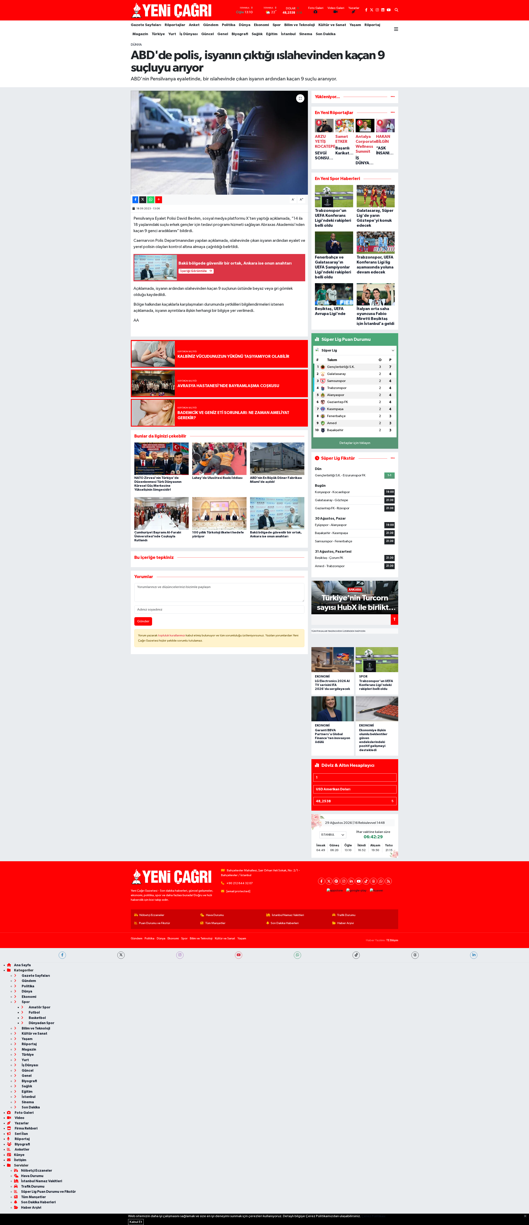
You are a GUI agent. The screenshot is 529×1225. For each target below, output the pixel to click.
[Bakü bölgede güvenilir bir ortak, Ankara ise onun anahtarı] (277, 513)
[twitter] (121, 955)
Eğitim (272, 34)
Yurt (172, 34)
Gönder (143, 621)
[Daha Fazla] (158, 199)
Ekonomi (261, 25)
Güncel (207, 34)
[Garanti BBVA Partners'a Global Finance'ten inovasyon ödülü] (332, 708)
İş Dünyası (189, 34)
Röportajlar (175, 25)
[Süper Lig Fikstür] (393, 458)
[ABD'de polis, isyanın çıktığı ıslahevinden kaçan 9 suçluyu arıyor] (219, 142)
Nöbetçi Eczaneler (151, 915)
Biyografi (240, 34)
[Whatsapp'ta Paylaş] (150, 199)
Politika (228, 25)
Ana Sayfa (22, 965)
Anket (194, 25)
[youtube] (238, 955)
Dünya (244, 25)
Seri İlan (21, 1134)
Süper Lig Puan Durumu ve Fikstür (48, 1191)
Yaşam (355, 25)
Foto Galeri (23, 1112)
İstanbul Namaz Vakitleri (288, 915)
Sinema (305, 34)
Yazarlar (21, 1123)
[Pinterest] (336, 881)
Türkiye (158, 34)
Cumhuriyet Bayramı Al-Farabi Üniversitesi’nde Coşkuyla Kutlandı (157, 536)
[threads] (415, 955)
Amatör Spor (39, 1007)
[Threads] (373, 881)
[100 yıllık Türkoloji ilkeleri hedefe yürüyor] (219, 513)
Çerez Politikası (373, 1216)
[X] (328, 881)
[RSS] (388, 881)
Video (19, 1118)
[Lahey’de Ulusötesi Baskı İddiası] (219, 458)
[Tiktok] (366, 881)
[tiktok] (356, 955)
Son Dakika (326, 34)
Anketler (21, 1149)
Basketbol (37, 1018)
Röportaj (372, 25)
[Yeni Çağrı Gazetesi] (172, 10)
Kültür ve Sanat (332, 25)
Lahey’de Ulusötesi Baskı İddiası (217, 478)
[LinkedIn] (351, 881)
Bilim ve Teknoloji (299, 25)
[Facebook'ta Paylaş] (135, 199)
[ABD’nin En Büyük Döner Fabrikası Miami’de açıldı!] (277, 458)
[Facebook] (321, 881)
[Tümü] (393, 97)
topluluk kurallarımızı (172, 635)
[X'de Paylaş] (142, 199)
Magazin (140, 34)
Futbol (34, 1012)
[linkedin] (473, 955)
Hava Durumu (215, 915)
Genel (222, 34)
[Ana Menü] (396, 29)
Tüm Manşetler (215, 923)
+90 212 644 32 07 (239, 883)
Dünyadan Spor (41, 1023)
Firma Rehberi (25, 1128)
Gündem (210, 25)
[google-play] (356, 890)
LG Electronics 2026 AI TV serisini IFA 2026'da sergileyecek (332, 685)
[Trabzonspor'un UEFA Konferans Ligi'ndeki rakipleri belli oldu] (377, 659)
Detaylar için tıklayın (355, 443)
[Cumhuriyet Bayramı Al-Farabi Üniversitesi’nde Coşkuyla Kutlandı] (161, 513)
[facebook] (62, 955)
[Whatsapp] (381, 881)
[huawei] (376, 890)
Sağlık (257, 34)
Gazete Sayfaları (146, 25)
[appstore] (335, 890)
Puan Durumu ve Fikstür (154, 923)
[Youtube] (358, 881)
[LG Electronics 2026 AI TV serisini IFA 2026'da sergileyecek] (332, 659)
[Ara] (396, 10)
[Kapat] (526, 1216)
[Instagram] (343, 881)
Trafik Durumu (346, 915)
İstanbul (288, 34)
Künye (19, 1155)
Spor (277, 25)
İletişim (20, 1160)
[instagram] (179, 955)
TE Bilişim (392, 940)
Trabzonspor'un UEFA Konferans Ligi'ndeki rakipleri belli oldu (376, 685)
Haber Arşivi (345, 923)
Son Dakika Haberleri (285, 923)
